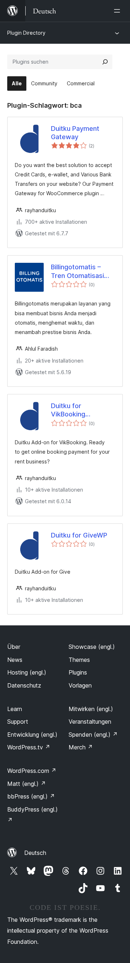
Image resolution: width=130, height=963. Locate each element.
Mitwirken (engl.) (91, 708)
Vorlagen (80, 685)
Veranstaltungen (90, 721)
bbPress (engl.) (31, 796)
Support (17, 721)
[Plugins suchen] (105, 62)
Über (13, 646)
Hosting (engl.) (26, 672)
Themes (79, 659)
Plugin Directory (26, 33)
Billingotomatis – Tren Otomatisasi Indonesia (77, 271)
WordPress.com (31, 770)
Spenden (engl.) (93, 734)
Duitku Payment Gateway (75, 133)
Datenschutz (24, 685)
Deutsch (35, 852)
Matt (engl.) (26, 783)
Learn (14, 708)
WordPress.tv (28, 747)
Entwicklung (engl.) (32, 734)
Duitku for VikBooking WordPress (68, 410)
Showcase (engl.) (92, 646)
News (14, 659)
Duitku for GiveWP (79, 535)
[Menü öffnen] (118, 11)
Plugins (78, 672)
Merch (81, 747)
